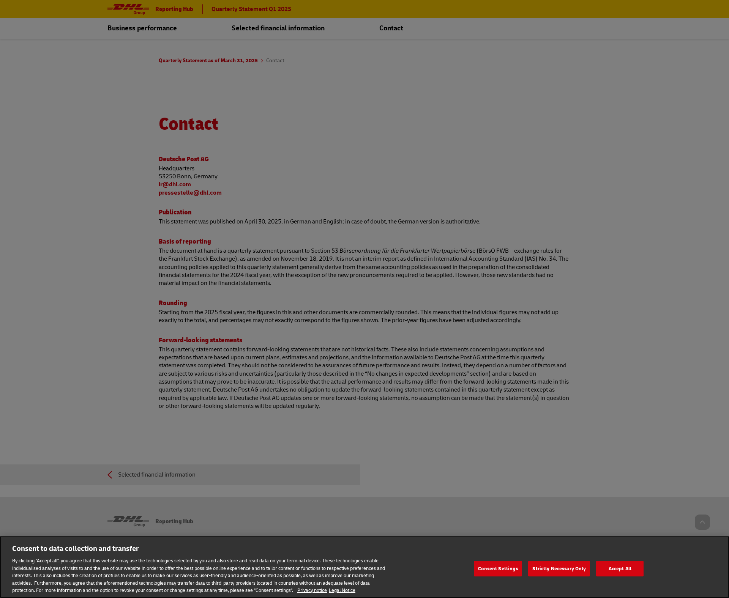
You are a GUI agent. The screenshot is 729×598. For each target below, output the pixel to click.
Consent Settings (498, 568)
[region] (364, 567)
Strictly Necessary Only (559, 568)
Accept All (620, 568)
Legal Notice (342, 590)
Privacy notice (312, 590)
